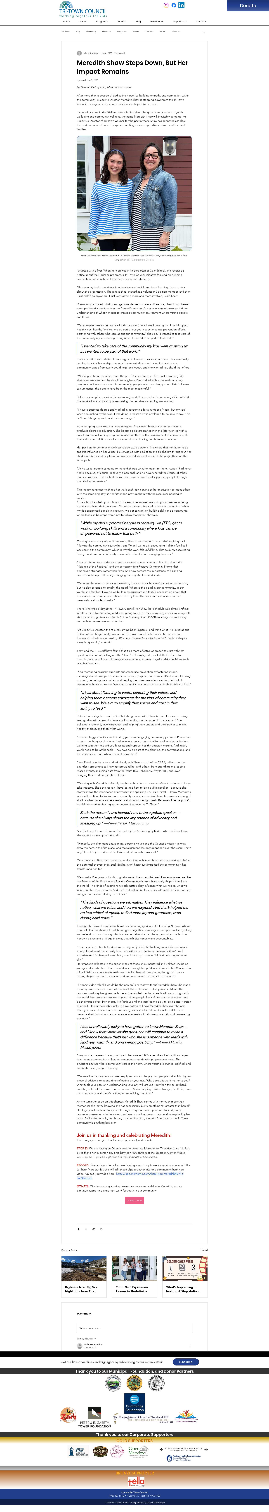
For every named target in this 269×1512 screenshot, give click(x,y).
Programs (121, 31)
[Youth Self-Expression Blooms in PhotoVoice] (134, 1268)
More (174, 31)
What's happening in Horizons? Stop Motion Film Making (182, 1289)
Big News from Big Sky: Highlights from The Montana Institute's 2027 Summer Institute (83, 1289)
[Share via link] (93, 1229)
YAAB (162, 31)
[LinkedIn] (181, 5)
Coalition (149, 31)
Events (135, 31)
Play (78, 31)
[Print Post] (101, 1229)
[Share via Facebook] (78, 1229)
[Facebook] (174, 5)
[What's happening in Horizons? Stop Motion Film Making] (185, 1268)
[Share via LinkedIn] (86, 1229)
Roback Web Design (155, 1502)
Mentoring (91, 31)
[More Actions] (190, 1346)
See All (204, 1250)
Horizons (106, 31)
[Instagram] (166, 5)
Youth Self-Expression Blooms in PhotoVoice (132, 1289)
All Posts (65, 31)
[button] (203, 32)
